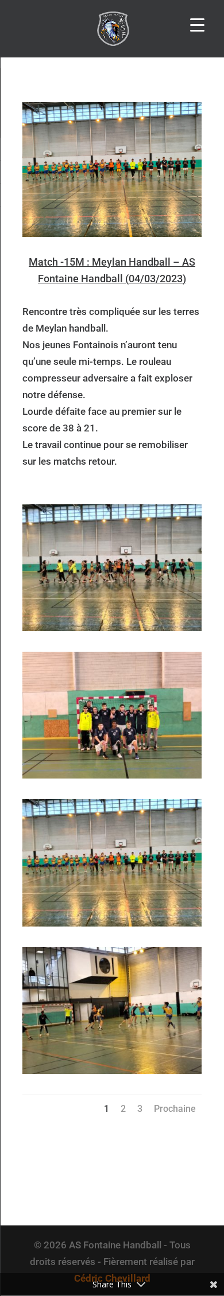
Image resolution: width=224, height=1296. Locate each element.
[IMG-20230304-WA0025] (112, 778)
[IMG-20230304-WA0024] (112, 926)
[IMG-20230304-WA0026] (112, 631)
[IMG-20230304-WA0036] (112, 1074)
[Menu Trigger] (197, 24)
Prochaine (175, 1108)
